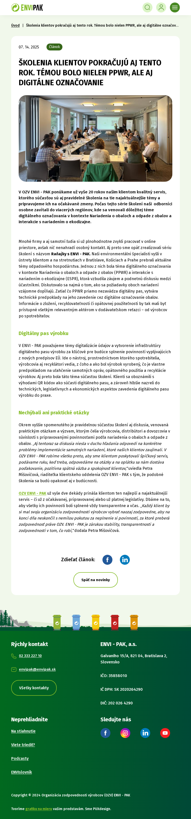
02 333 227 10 (30, 655)
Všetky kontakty (34, 688)
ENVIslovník (21, 772)
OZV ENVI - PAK (32, 493)
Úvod (15, 25)
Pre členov (161, 7)
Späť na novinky (95, 580)
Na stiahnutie (23, 731)
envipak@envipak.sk (37, 669)
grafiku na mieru (38, 809)
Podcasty (20, 758)
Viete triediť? (23, 744)
